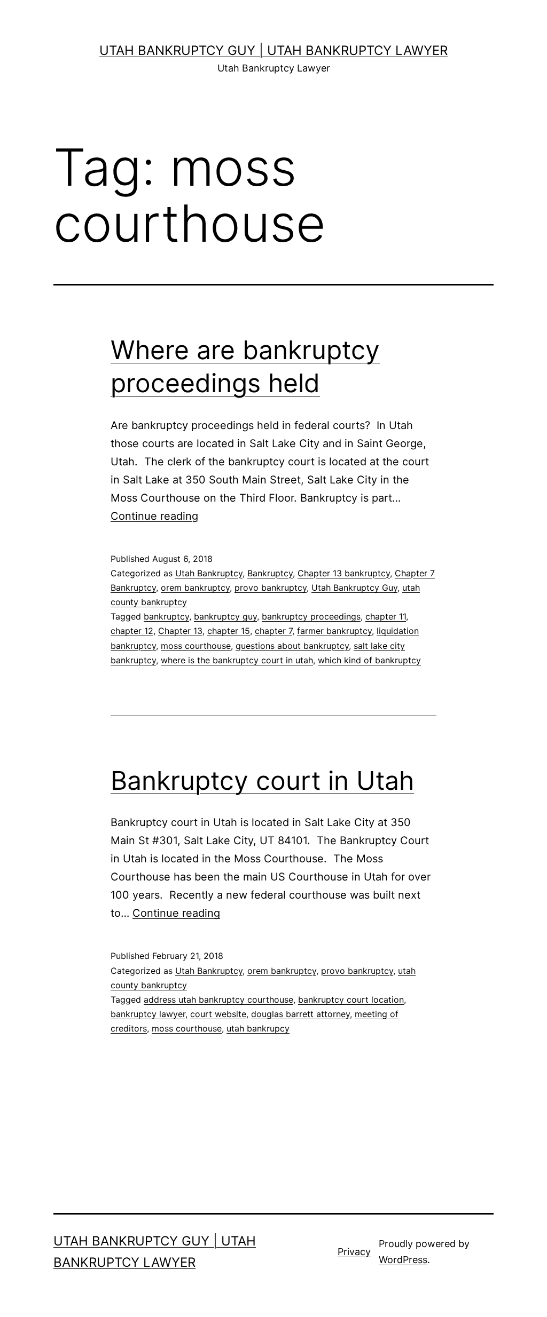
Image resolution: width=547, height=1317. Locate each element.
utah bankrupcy (258, 1028)
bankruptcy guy (225, 616)
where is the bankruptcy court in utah (237, 660)
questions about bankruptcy (292, 645)
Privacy (354, 1251)
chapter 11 (385, 616)
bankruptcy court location (351, 999)
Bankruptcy (270, 573)
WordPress (403, 1259)
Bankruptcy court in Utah (262, 780)
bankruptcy (166, 616)
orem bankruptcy (195, 587)
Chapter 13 (180, 630)
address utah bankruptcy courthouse (218, 999)
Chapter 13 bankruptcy (344, 573)
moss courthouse (196, 645)
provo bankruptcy (271, 587)
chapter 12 (132, 630)
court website (218, 1014)
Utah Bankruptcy (209, 573)
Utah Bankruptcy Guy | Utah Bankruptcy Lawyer (273, 50)
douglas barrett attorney (300, 1014)
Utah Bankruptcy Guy (354, 587)
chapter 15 (228, 630)
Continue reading (154, 516)
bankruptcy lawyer (148, 1014)
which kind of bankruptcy (369, 660)
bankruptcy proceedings (311, 616)
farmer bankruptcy (334, 630)
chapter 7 (273, 630)
